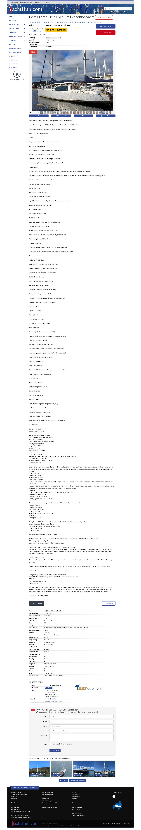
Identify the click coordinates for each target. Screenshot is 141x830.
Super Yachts (15, 796)
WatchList (40, 2)
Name (45, 717)
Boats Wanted (76, 809)
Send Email (55, 750)
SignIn (49, 2)
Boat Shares (45, 805)
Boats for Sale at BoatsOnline (19, 815)
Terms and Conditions (78, 815)
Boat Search (13, 20)
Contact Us (12, 68)
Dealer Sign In (76, 794)
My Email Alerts (15, 809)
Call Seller (106, 32)
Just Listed (14, 798)
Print (39, 116)
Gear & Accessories (15, 48)
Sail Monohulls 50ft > (48, 22)
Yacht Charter (14, 40)
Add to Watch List (62, 116)
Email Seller (107, 26)
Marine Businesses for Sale (49, 803)
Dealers (74, 792)
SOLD (33, 52)
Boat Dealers (13, 64)
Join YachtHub (76, 796)
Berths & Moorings (15, 36)
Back (84, 116)
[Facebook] (114, 796)
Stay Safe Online (76, 813)
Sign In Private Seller (78, 807)
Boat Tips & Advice (15, 52)
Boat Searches (15, 803)
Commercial (13, 32)
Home (10, 17)
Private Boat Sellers (77, 805)
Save (45, 744)
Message (44, 735)
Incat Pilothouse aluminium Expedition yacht (86, 22)
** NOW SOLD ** (104, 17)
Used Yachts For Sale (34, 22)
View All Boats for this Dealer (54, 701)
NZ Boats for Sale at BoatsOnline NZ (21, 817)
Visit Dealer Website (51, 699)
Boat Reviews (76, 803)
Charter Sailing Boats (47, 792)
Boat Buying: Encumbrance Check (20, 811)
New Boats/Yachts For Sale (18, 792)
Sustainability (14, 60)
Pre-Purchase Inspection (38, 34)
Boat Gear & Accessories (18, 805)
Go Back (64, 781)
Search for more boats (77, 781)
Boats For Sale (14, 24)
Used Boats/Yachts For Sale (19, 794)
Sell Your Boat (14, 28)
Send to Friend (106, 116)
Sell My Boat (14, 2)
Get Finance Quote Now (56, 30)
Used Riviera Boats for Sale (49, 807)
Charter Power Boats (47, 794)
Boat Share (12, 44)
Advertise (12, 56)
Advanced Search (118, 12)
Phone (45, 726)
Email (45, 721)
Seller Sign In (125, 823)
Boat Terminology (47, 801)
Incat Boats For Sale (62, 22)
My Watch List (15, 807)
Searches (27, 2)
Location (44, 731)
